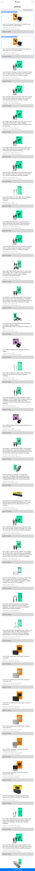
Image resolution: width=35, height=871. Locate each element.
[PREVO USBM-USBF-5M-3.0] (17, 215)
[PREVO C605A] (17, 863)
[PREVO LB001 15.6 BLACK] (17, 766)
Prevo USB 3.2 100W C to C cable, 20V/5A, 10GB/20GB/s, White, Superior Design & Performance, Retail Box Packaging (17, 374)
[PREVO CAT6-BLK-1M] (17, 65)
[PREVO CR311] (17, 317)
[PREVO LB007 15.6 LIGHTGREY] (17, 719)
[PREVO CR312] (17, 468)
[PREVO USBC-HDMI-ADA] (17, 812)
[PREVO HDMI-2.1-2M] (17, 290)
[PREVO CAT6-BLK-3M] (17, 165)
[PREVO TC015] (17, 190)
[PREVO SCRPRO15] (17, 42)
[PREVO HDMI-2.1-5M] (17, 545)
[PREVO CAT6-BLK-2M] (17, 90)
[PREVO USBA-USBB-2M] (17, 115)
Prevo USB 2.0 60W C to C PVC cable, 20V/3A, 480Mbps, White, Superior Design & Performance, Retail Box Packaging (17, 198)
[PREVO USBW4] (17, 343)
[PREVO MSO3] (17, 494)
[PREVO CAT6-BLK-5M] (17, 240)
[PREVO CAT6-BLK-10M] (17, 520)
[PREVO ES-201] (17, 789)
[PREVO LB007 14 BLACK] (17, 649)
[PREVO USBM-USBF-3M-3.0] (17, 141)
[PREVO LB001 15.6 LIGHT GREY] (17, 742)
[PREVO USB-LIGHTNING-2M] (17, 623)
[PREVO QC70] (17, 571)
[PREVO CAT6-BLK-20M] (17, 838)
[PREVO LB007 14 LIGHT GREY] (17, 673)
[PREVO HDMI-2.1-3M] (17, 442)
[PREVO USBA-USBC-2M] (17, 264)
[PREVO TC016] (17, 366)
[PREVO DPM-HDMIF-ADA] (17, 597)
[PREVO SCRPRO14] (17, 17)
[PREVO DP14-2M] (17, 391)
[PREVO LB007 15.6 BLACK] (17, 696)
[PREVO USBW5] (17, 418)
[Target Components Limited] (17, 2)
